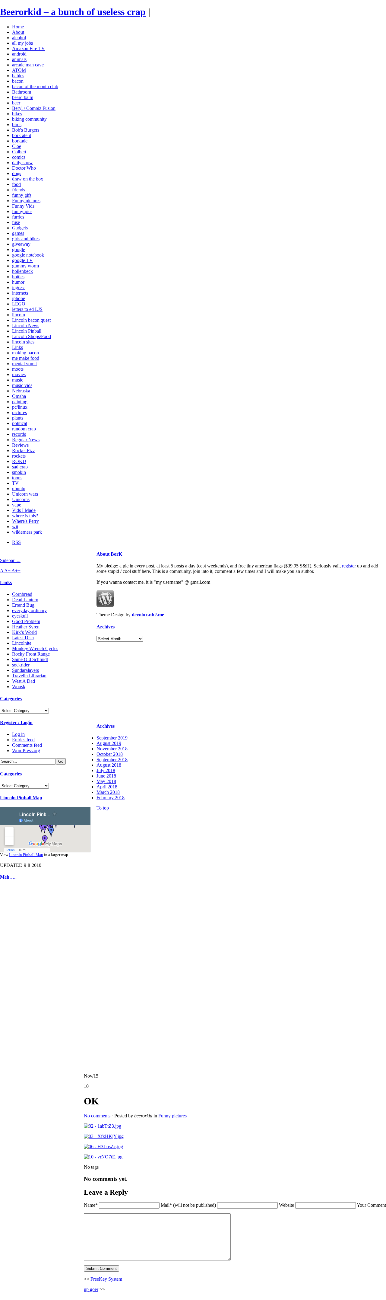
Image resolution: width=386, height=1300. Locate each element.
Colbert (19, 151)
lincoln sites (23, 341)
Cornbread (22, 594)
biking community (29, 119)
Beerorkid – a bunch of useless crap (73, 11)
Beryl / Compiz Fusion (33, 108)
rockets (19, 455)
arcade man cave (28, 64)
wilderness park (27, 532)
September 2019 (112, 737)
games (18, 233)
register (349, 565)
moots (18, 369)
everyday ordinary (29, 610)
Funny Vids (23, 206)
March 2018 (108, 792)
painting (19, 401)
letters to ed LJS (27, 309)
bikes (17, 113)
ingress (18, 287)
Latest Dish (23, 637)
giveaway (21, 244)
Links (17, 347)
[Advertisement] (18, 976)
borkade (19, 140)
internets (20, 292)
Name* (91, 1205)
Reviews (20, 445)
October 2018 (109, 754)
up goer (91, 1289)
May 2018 (106, 781)
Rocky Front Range (31, 653)
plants (17, 417)
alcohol (19, 37)
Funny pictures (26, 200)
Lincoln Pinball (26, 331)
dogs (16, 173)
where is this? (25, 515)
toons (17, 477)
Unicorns (21, 499)
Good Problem (26, 621)
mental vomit (24, 363)
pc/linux (19, 407)
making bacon (25, 352)
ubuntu (18, 488)
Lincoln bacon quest (31, 320)
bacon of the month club (35, 86)
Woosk (18, 686)
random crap (24, 428)
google (18, 249)
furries (18, 216)
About (18, 32)
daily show (22, 162)
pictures (19, 412)
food (16, 184)
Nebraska (21, 390)
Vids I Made (24, 510)
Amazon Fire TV (28, 48)
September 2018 (112, 759)
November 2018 (112, 748)
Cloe (16, 146)
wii (15, 526)
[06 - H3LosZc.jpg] (103, 1146)
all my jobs (22, 43)
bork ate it (21, 135)
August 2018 (108, 765)
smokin (19, 472)
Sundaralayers (25, 670)
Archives (105, 626)
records (19, 434)
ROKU (19, 461)
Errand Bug (23, 605)
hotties (18, 276)
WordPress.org (26, 750)
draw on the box (27, 178)
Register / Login (16, 722)
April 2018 (106, 786)
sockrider (21, 664)
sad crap (20, 466)
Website (286, 1205)
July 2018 (105, 770)
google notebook (28, 254)
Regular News (26, 439)
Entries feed (23, 739)
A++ (16, 570)
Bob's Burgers (25, 130)
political (19, 423)
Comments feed (27, 745)
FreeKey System (106, 1279)
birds (16, 124)
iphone (18, 298)
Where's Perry (25, 521)
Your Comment (371, 1205)
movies (19, 374)
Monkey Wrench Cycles (35, 648)
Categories (11, 698)
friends (18, 189)
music (17, 379)
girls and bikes (26, 238)
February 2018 (110, 797)
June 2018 (106, 775)
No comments (97, 1115)
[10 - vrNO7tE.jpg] (103, 1156)
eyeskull (20, 615)
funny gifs (21, 195)
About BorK (109, 554)
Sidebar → (10, 560)
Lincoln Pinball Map (21, 797)
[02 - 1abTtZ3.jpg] (102, 1126)
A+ (7, 570)
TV (15, 483)
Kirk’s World (24, 632)
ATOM (19, 70)
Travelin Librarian (29, 675)
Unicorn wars (25, 494)
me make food (25, 358)
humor (18, 282)
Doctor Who (24, 168)
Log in (18, 734)
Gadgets (20, 227)
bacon (18, 81)
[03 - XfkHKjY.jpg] (104, 1136)
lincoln (18, 314)
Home (18, 26)
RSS (16, 542)
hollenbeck (22, 271)
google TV (22, 260)
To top (102, 807)
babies (18, 75)
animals (19, 59)
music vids (22, 385)
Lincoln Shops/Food (31, 336)
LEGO (18, 303)
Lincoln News (25, 325)
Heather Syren (26, 626)
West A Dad (23, 681)
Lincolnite (21, 643)
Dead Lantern (25, 599)
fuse (16, 222)
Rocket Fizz (23, 450)
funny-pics (22, 211)
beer (16, 102)
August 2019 (108, 743)
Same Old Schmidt (30, 659)
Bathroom (21, 91)
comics (18, 157)
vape (16, 504)
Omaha (19, 396)
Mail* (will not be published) (189, 1205)
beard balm (22, 97)
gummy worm (25, 265)
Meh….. (8, 877)
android (19, 53)
